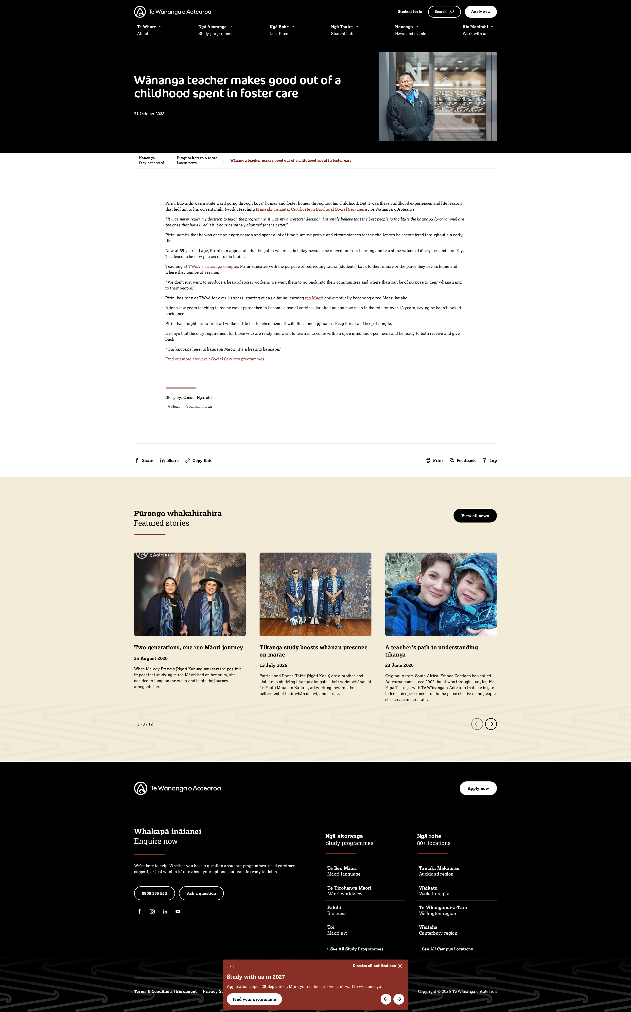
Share (148, 460)
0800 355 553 (154, 893)
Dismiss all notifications (374, 965)
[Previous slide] (477, 724)
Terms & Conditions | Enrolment (165, 991)
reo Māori (314, 297)
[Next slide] (491, 724)
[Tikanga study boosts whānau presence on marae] (315, 624)
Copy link (202, 460)
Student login (410, 11)
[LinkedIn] (165, 911)
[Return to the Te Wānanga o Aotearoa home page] (172, 12)
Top (493, 460)
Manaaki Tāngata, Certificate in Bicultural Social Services (310, 209)
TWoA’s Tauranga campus (213, 266)
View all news (475, 515)
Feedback (466, 460)
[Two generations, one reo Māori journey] (190, 621)
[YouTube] (178, 911)
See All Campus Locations (447, 948)
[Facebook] (139, 911)
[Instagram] (152, 911)
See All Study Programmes (357, 948)
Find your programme (254, 999)
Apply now (481, 11)
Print (438, 460)
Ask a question (201, 893)
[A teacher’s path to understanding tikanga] (441, 627)
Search (441, 11)
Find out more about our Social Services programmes (214, 358)
